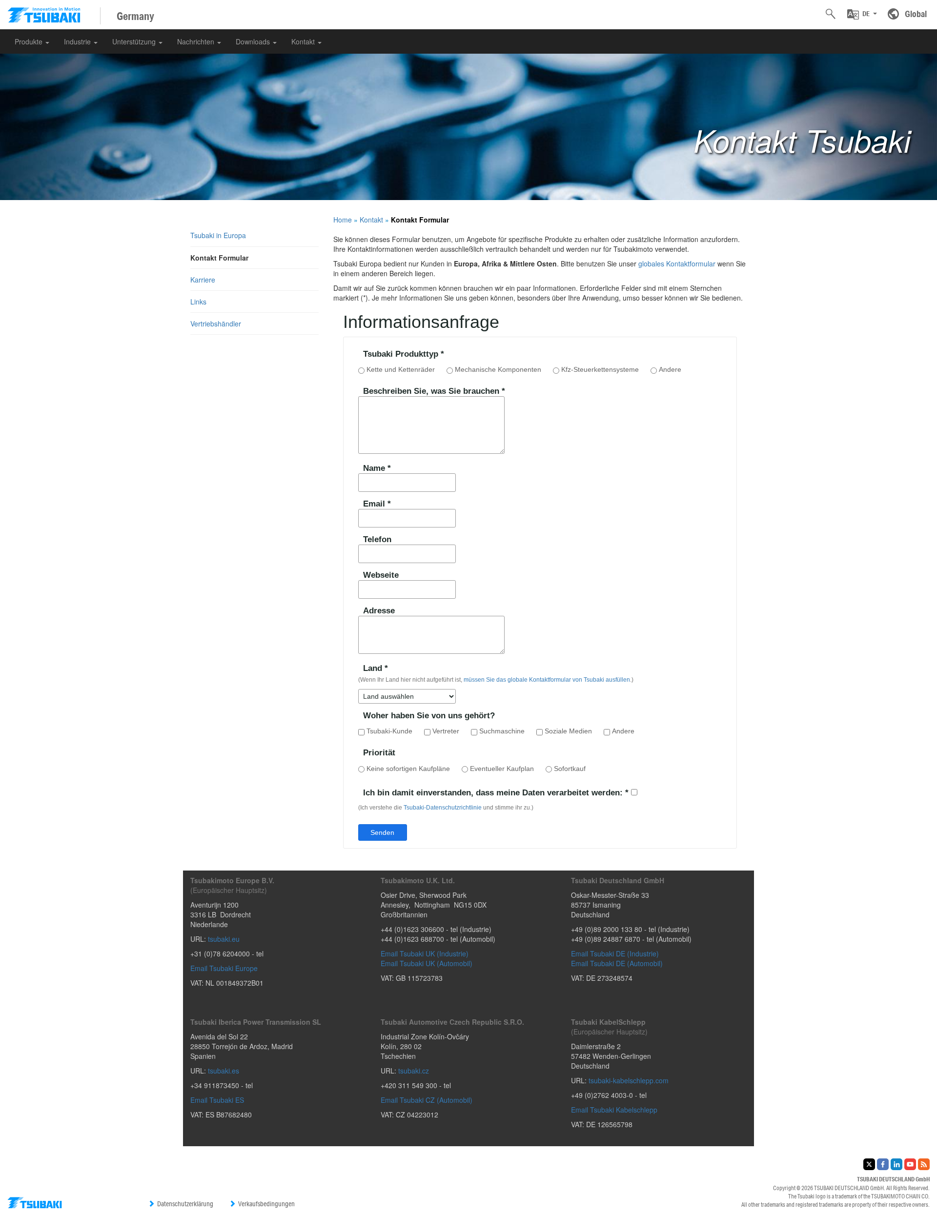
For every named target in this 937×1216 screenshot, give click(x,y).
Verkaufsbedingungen (266, 1203)
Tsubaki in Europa (218, 235)
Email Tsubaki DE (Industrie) (615, 953)
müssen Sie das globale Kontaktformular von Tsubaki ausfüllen (547, 679)
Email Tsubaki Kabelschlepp (614, 1110)
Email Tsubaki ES (217, 1100)
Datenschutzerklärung (185, 1203)
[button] (862, 14)
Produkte (29, 41)
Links (198, 301)
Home (342, 219)
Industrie (78, 41)
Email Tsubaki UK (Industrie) (424, 953)
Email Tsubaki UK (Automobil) (426, 963)
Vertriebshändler (215, 323)
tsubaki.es (223, 1070)
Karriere (202, 279)
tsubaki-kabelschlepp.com (629, 1080)
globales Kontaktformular (676, 263)
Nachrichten (196, 41)
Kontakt (304, 41)
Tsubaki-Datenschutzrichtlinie (443, 807)
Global (916, 13)
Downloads (254, 41)
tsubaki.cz (413, 1070)
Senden (382, 832)
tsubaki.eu (224, 939)
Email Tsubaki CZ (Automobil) (426, 1100)
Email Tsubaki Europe (224, 968)
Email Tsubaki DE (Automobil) (617, 963)
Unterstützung (135, 41)
